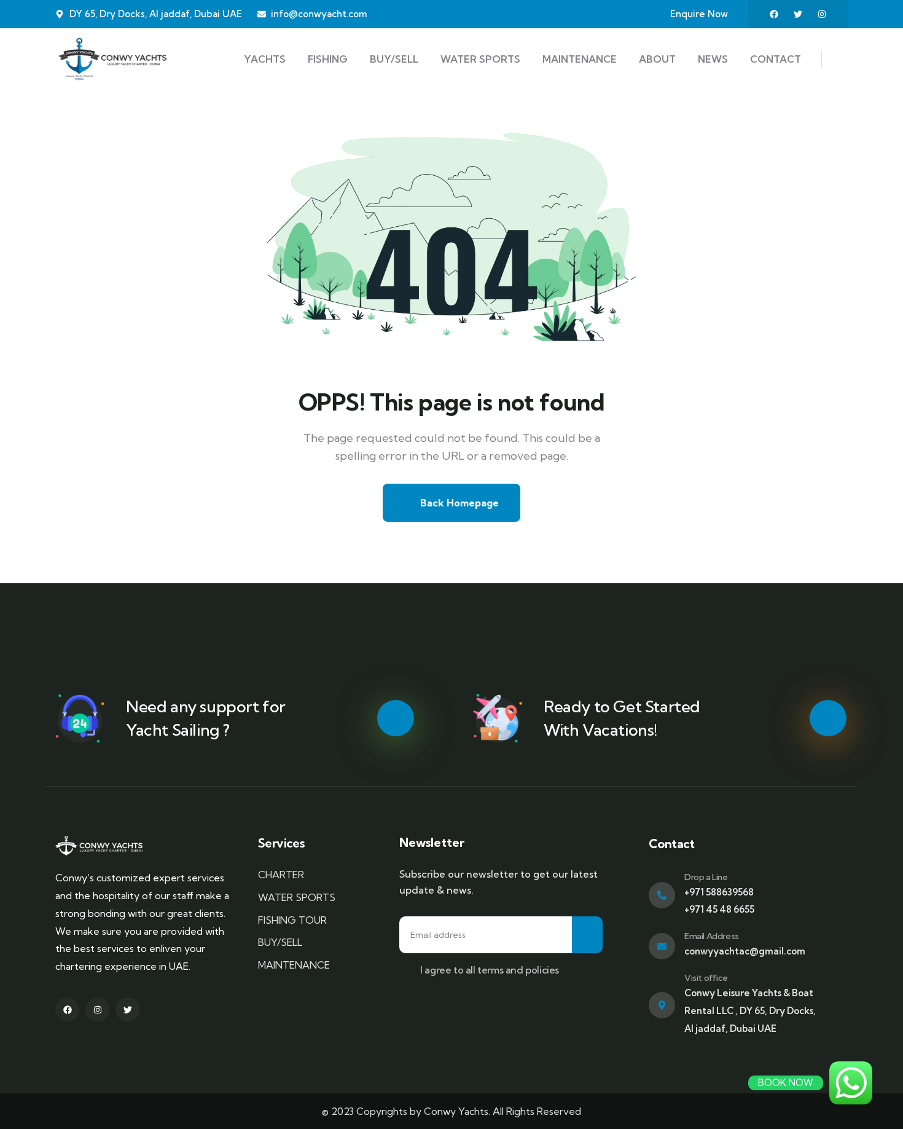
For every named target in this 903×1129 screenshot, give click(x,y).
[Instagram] (822, 14)
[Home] (112, 59)
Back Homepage (458, 503)
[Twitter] (798, 14)
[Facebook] (774, 14)
